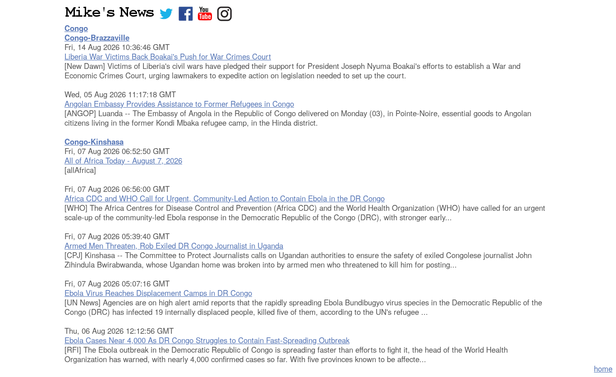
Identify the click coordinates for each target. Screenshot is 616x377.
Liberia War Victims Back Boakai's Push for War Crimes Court (167, 56)
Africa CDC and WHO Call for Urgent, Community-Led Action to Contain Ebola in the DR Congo (224, 198)
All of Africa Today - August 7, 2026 (123, 160)
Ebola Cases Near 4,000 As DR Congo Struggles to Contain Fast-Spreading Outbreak (206, 340)
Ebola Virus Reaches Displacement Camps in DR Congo (158, 292)
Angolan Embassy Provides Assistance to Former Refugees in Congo (179, 103)
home (603, 368)
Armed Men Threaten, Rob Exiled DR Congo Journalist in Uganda (173, 245)
